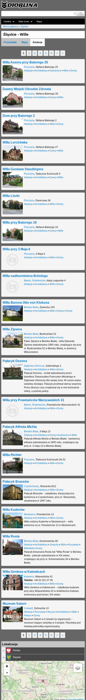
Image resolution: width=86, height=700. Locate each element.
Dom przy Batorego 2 (19, 115)
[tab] (43, 650)
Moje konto (22, 21)
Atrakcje (28, 70)
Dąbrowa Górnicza (34, 365)
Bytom (27, 280)
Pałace (28, 615)
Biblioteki (29, 548)
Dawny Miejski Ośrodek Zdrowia (27, 89)
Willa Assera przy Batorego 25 (25, 62)
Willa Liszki (11, 195)
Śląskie (24, 26)
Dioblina (6, 21)
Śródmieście (39, 280)
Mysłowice (29, 514)
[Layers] (77, 667)
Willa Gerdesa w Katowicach (24, 571)
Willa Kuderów (13, 509)
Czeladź (28, 608)
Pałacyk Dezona (15, 361)
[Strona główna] (19, 5)
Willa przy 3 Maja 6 (16, 249)
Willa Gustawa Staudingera (23, 169)
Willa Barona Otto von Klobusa (26, 302)
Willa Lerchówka (15, 142)
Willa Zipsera (12, 329)
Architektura (41, 70)
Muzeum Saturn (14, 603)
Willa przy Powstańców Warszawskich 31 (33, 400)
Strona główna (10, 26)
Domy (74, 70)
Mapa (39, 21)
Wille (66, 70)
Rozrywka (73, 544)
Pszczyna (29, 67)
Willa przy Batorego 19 (20, 222)
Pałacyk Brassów (16, 481)
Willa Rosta (11, 536)
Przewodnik (10, 42)
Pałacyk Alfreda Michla (20, 426)
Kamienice (55, 70)
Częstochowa (31, 486)
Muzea (51, 611)
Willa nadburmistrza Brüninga (25, 276)
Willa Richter (12, 455)
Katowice (29, 576)
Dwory (60, 310)
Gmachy (54, 544)
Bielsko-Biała (31, 307)
